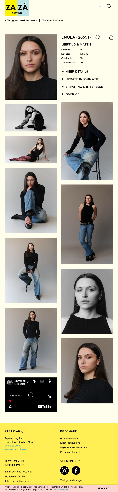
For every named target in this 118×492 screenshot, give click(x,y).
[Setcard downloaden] (111, 37)
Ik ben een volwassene (17, 481)
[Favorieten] (109, 6)
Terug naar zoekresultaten (22, 20)
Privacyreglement (70, 452)
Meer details (76, 71)
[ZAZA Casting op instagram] (64, 470)
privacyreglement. (61, 489)
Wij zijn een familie (15, 476)
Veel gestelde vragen (71, 480)
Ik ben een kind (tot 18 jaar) (19, 471)
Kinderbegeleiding (70, 442)
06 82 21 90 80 (13, 445)
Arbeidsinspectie (69, 437)
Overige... (73, 94)
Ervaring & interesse (84, 87)
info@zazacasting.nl (15, 449)
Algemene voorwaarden (73, 447)
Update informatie (82, 79)
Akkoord (104, 488)
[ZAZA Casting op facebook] (76, 470)
